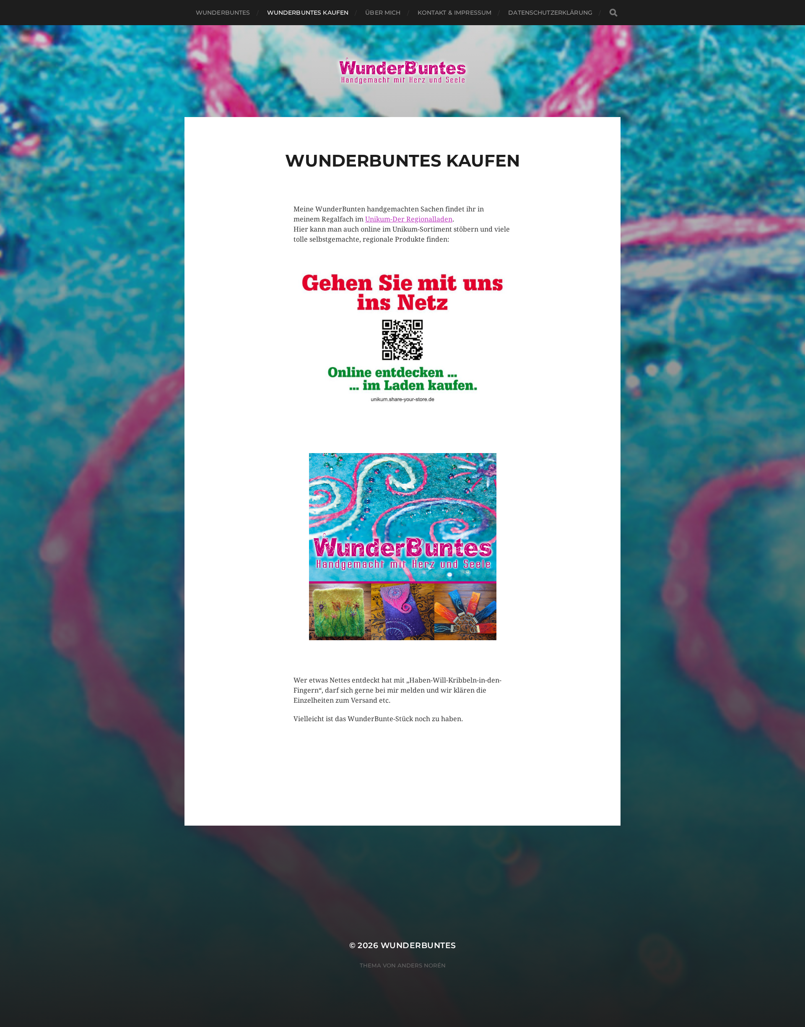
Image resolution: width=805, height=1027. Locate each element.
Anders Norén (421, 965)
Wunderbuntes (223, 12)
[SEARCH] (613, 13)
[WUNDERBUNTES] (403, 71)
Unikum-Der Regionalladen (408, 219)
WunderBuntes (418, 945)
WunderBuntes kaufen (308, 12)
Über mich (382, 12)
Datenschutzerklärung (550, 12)
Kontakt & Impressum (455, 12)
